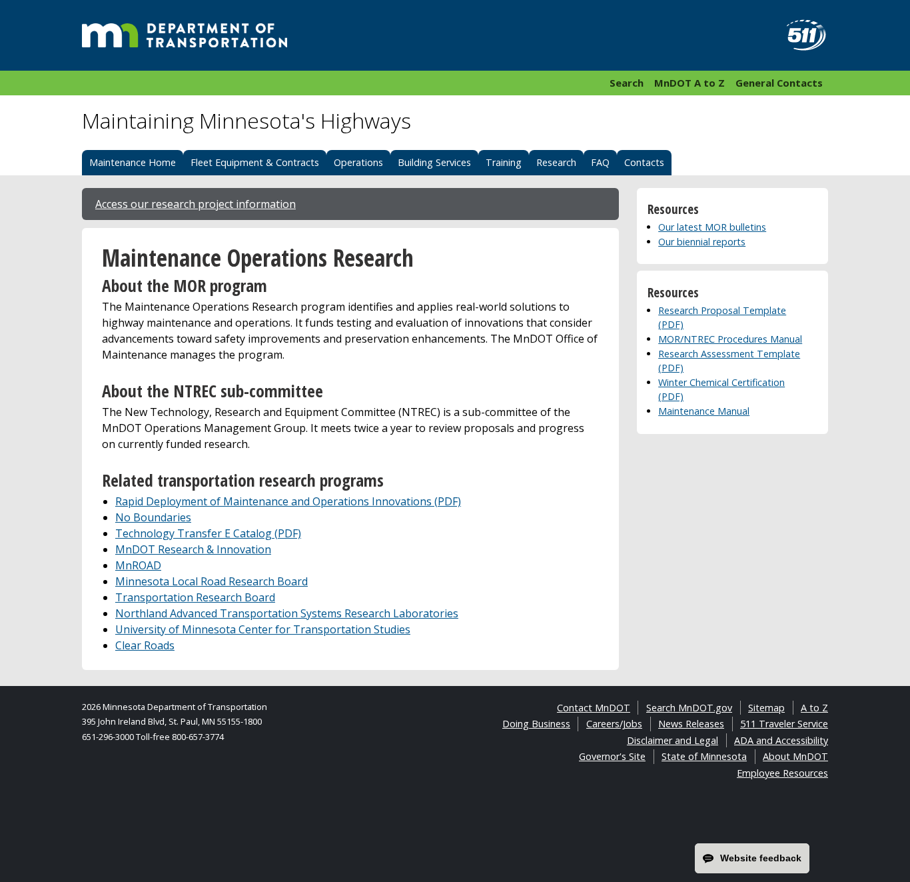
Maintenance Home (132, 162)
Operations (358, 162)
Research (556, 162)
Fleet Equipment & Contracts (255, 162)
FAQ (600, 162)
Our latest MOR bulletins (712, 227)
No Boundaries (153, 517)
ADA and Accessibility (781, 740)
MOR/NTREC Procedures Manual (730, 339)
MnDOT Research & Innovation (193, 549)
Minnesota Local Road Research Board (211, 581)
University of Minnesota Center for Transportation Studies (262, 629)
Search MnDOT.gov (689, 707)
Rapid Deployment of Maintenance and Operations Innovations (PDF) (288, 501)
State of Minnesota (704, 756)
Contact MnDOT (593, 707)
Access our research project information (195, 204)
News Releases (691, 723)
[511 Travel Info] (798, 35)
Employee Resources (782, 773)
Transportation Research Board (195, 597)
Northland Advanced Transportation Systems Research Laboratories (286, 613)
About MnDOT (795, 756)
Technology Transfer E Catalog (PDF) (208, 533)
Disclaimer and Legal (672, 740)
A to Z (814, 707)
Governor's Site (612, 756)
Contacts (644, 162)
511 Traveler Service (784, 723)
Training (504, 162)
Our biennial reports (701, 241)
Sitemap (766, 707)
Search (627, 82)
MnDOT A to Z (689, 82)
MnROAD (138, 565)
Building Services (434, 162)
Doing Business (536, 723)
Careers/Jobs (614, 723)
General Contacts (779, 82)
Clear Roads (145, 645)
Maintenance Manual (703, 411)
